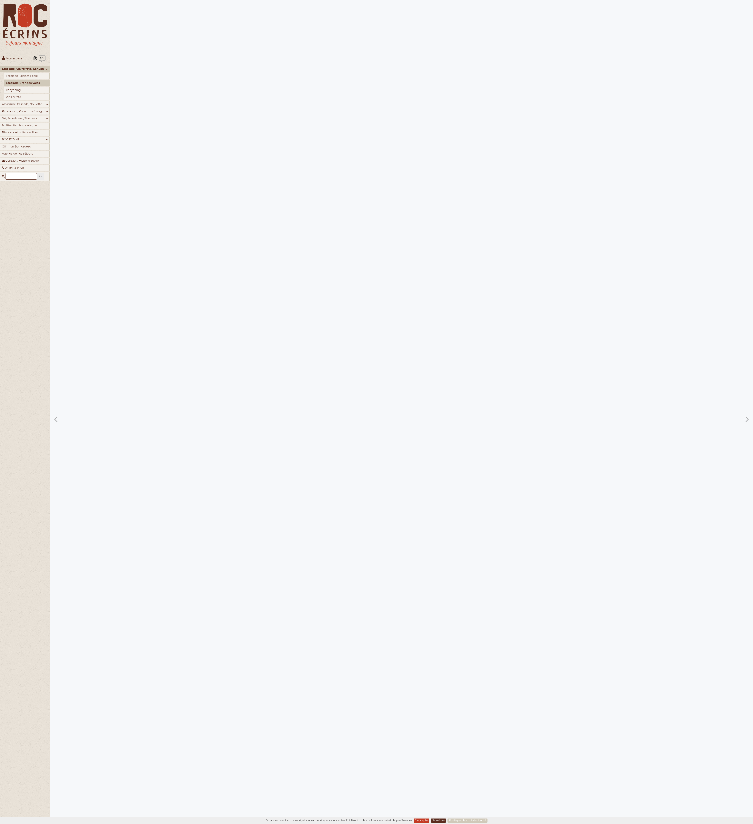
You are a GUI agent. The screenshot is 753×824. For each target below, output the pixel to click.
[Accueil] (25, 25)
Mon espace (13, 58)
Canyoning (13, 90)
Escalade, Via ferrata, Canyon (23, 69)
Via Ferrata (13, 97)
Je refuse (438, 820)
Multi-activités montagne (19, 125)
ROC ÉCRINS (10, 139)
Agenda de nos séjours (17, 153)
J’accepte (421, 820)
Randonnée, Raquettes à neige (23, 111)
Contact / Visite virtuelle (22, 160)
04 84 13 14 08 (14, 167)
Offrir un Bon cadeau (16, 146)
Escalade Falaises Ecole (22, 76)
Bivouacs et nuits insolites (20, 132)
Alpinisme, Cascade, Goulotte (22, 104)
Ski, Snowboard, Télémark (19, 118)
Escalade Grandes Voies (23, 83)
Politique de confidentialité (467, 820)
